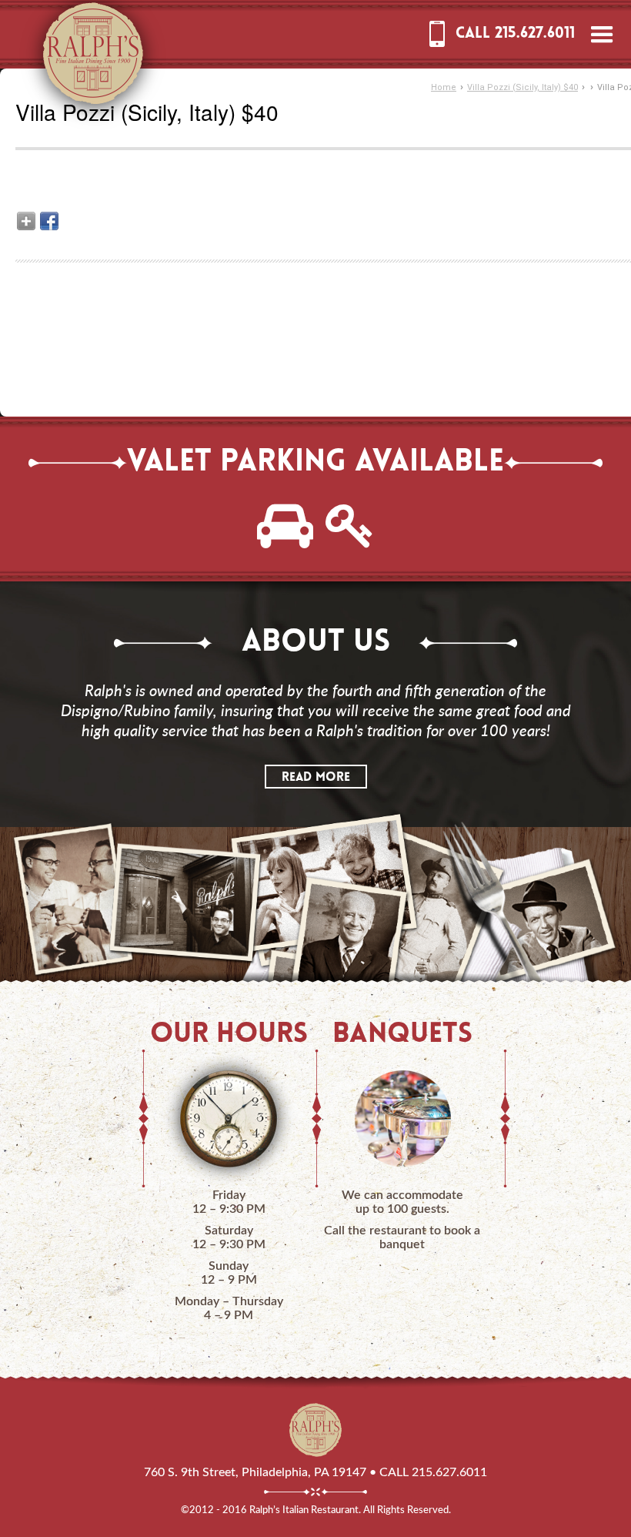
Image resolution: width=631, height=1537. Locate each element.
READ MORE (316, 778)
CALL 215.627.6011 (515, 34)
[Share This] (26, 221)
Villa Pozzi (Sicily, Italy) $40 (522, 87)
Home (443, 87)
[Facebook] (49, 221)
